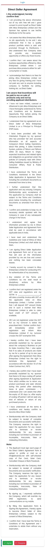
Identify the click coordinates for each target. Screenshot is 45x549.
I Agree (8, 543)
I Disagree (20, 543)
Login (22, 2)
